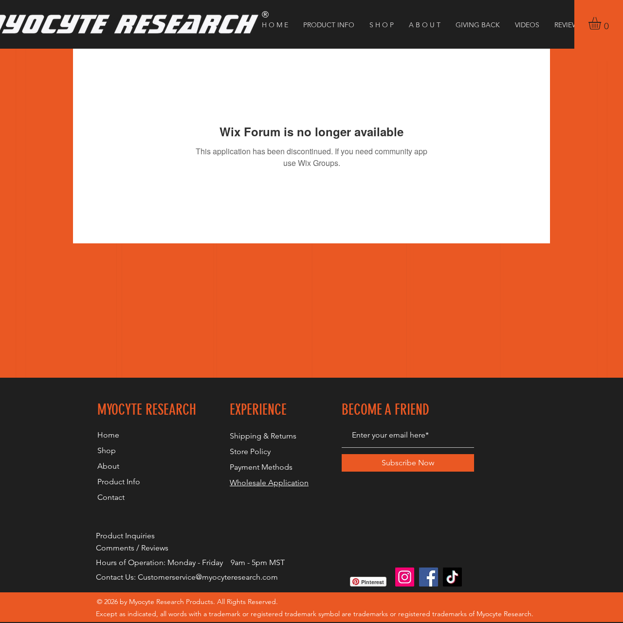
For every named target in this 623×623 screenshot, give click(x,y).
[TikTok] (452, 577)
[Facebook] (428, 577)
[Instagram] (404, 577)
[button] (602, 23)
